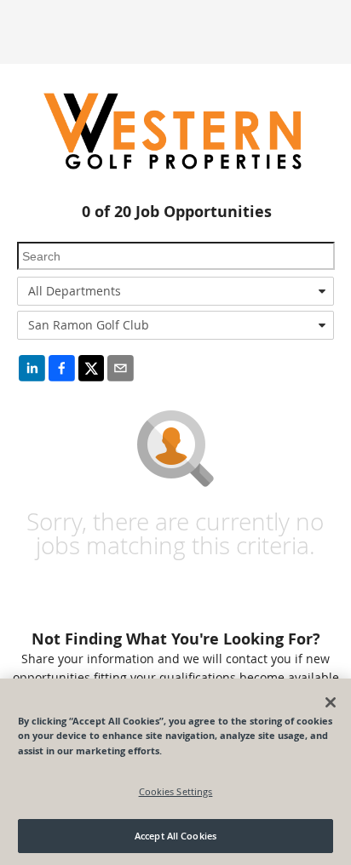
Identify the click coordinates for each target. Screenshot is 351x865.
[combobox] (175, 291)
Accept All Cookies (175, 835)
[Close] (330, 702)
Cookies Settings (176, 791)
